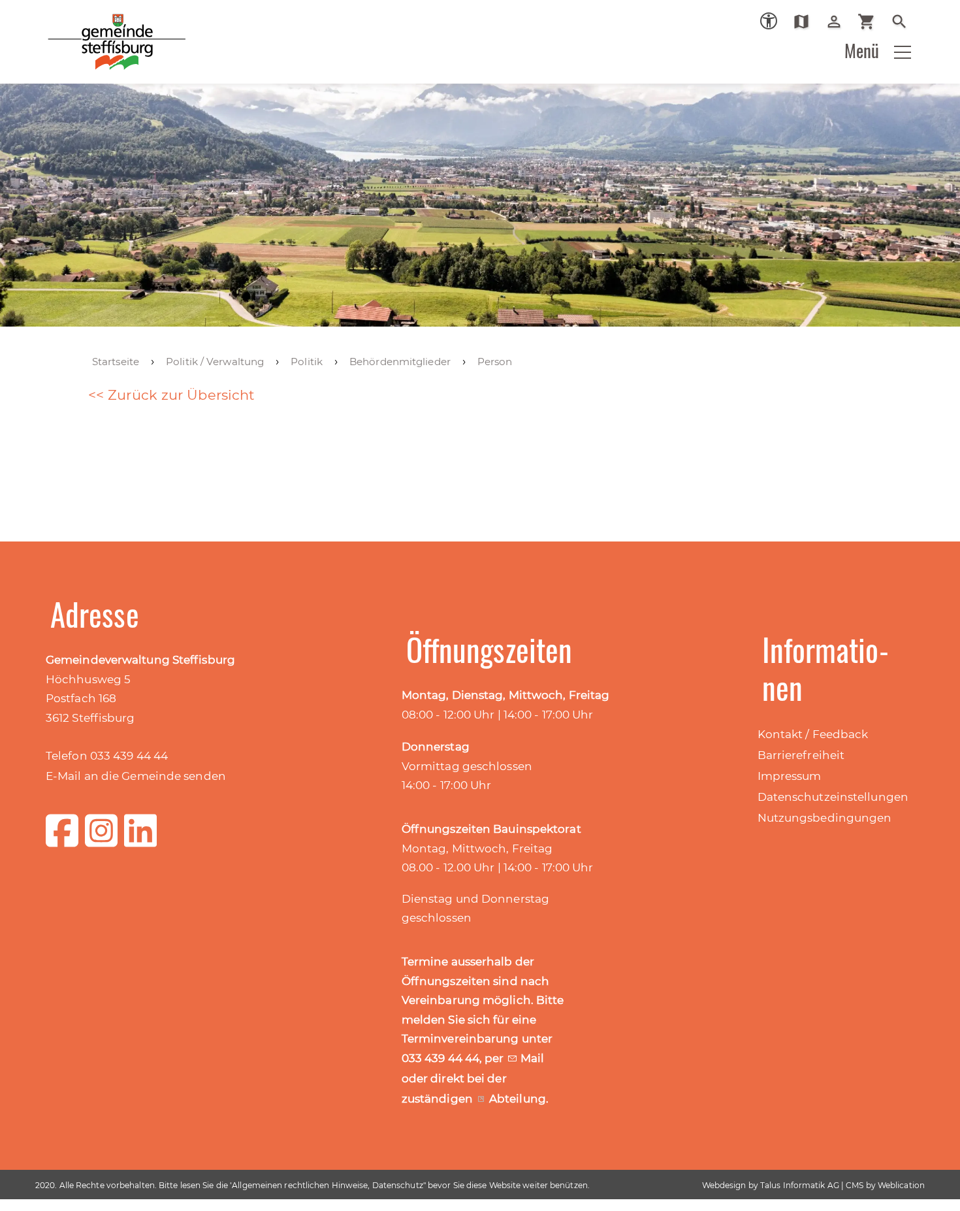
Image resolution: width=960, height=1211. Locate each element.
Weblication (901, 1185)
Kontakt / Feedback (813, 734)
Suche (904, 21)
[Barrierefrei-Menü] (768, 20)
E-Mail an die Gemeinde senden (136, 776)
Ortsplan (806, 21)
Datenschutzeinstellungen (833, 796)
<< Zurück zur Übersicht (171, 395)
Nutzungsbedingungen (825, 817)
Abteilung (517, 1098)
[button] (902, 52)
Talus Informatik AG (799, 1185)
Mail (532, 1058)
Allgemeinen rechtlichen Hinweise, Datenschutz (327, 1185)
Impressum (790, 776)
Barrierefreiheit (801, 755)
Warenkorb (871, 21)
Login (839, 21)
